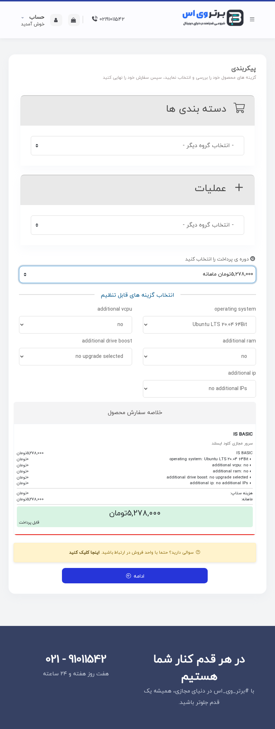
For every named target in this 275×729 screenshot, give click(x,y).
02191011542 (111, 19)
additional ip (242, 373)
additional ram (239, 341)
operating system (235, 309)
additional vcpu (114, 309)
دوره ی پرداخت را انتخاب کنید (217, 259)
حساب (36, 17)
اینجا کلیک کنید (84, 552)
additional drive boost (107, 341)
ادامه (138, 576)
